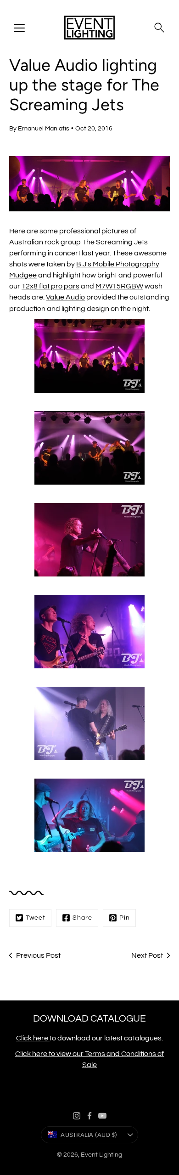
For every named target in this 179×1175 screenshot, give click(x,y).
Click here (33, 1038)
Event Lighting (101, 1155)
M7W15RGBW (119, 286)
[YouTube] (102, 1115)
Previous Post (38, 955)
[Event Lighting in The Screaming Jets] (89, 356)
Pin (124, 918)
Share (82, 918)
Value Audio (65, 297)
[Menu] (19, 28)
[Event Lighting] (89, 28)
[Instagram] (77, 1115)
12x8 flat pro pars (50, 286)
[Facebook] (89, 1115)
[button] (159, 28)
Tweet (35, 918)
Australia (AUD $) (89, 1134)
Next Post (147, 955)
